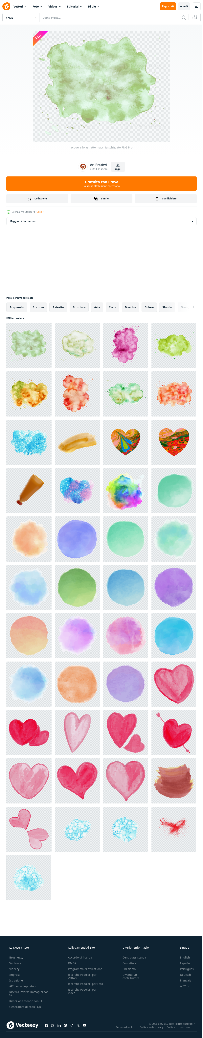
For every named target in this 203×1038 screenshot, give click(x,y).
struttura (79, 307)
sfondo (167, 307)
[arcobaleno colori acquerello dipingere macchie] (125, 490)
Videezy (14, 969)
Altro (180, 986)
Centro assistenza (132, 957)
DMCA (71, 963)
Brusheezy (16, 957)
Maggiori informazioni (23, 221)
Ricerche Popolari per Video (81, 994)
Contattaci (127, 963)
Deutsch (182, 975)
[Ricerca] (180, 17)
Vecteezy (14, 963)
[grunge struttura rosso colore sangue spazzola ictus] (173, 829)
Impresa (14, 975)
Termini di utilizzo (123, 1027)
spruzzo (38, 307)
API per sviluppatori (22, 986)
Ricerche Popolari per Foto (81, 985)
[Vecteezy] (6, 6)
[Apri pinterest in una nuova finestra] (65, 1025)
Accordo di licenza (79, 957)
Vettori (18, 6)
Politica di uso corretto (177, 1027)
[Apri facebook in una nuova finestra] (46, 1025)
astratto (58, 307)
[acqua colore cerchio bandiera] (173, 490)
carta (112, 307)
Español (182, 963)
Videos (52, 6)
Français (183, 980)
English (182, 957)
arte (97, 307)
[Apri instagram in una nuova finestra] (52, 1025)
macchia (130, 307)
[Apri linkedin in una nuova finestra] (59, 1025)
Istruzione (15, 980)
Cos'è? (39, 212)
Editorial (73, 6)
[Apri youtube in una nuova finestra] (84, 1025)
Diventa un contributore (129, 976)
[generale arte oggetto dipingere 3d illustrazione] (29, 490)
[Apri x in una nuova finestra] (78, 1025)
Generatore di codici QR (25, 1007)
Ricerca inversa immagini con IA (26, 993)
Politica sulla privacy (148, 1027)
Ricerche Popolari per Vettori (81, 976)
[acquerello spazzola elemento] (173, 684)
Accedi (181, 6)
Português (184, 969)
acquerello (17, 307)
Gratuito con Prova (100, 183)
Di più (92, 6)
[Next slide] (187, 307)
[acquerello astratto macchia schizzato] (29, 345)
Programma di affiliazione (84, 969)
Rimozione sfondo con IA (25, 1001)
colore (149, 307)
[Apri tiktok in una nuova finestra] (71, 1025)
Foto (36, 6)
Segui (116, 169)
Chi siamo (127, 969)
